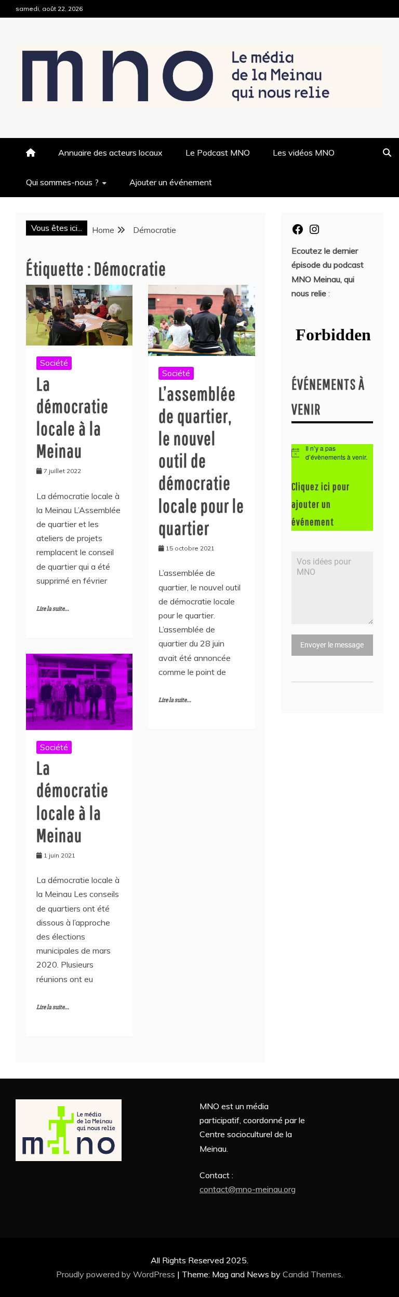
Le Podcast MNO (217, 152)
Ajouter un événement (170, 182)
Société (54, 362)
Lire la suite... (52, 609)
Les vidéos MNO (304, 152)
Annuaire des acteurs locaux (110, 152)
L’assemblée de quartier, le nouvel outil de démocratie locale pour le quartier (201, 461)
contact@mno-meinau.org (248, 1189)
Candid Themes (312, 1274)
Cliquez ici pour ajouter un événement (320, 504)
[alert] (332, 452)
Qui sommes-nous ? (62, 182)
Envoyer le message (332, 645)
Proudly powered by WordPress (116, 1274)
